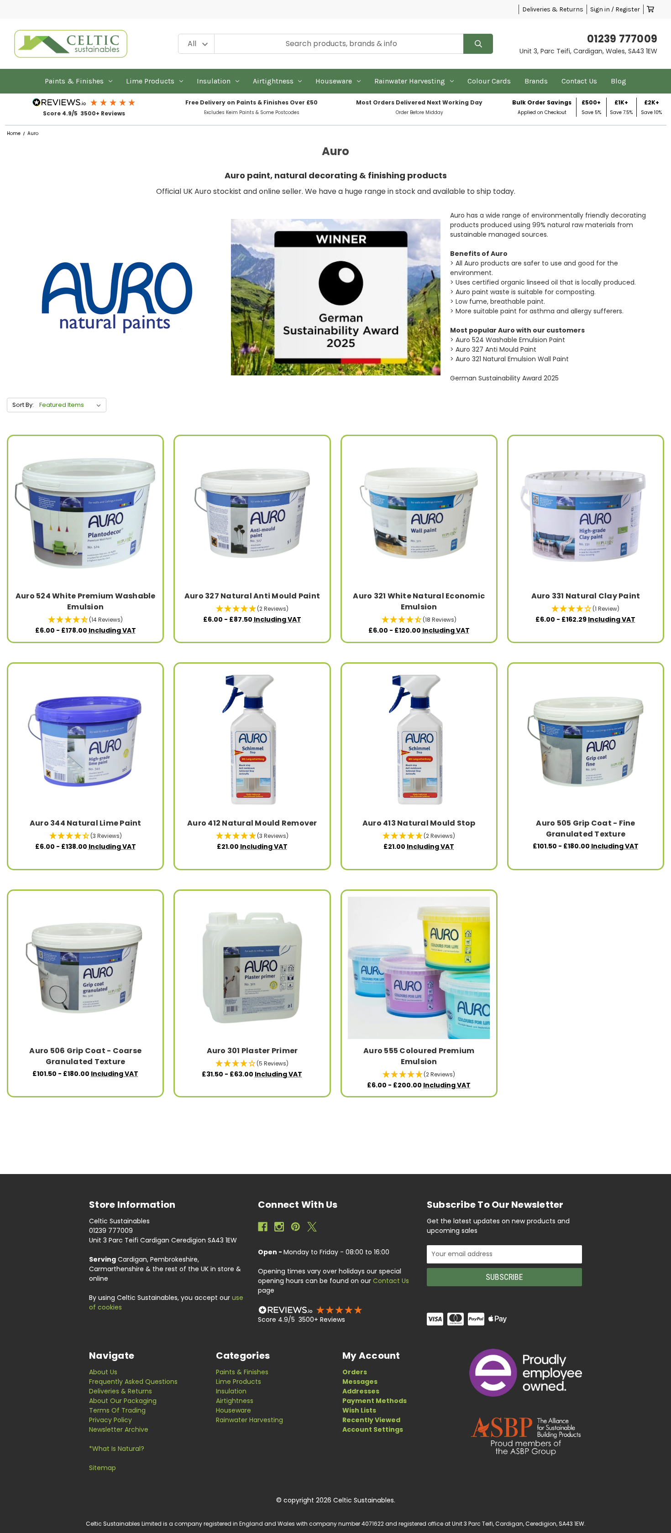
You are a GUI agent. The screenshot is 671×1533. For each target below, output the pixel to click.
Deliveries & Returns (552, 9)
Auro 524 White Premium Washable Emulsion (86, 601)
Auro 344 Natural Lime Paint (86, 823)
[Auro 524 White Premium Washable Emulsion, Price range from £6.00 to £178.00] (86, 513)
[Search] (478, 44)
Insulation (214, 81)
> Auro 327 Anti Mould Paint (493, 349)
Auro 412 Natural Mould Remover (252, 823)
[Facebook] (262, 1227)
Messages (359, 1381)
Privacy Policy (110, 1419)
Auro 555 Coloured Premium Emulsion (418, 1056)
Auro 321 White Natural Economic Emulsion (419, 601)
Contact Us (579, 81)
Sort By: (23, 404)
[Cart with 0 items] (650, 9)
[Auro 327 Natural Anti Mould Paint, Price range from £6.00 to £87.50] (252, 513)
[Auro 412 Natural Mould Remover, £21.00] (252, 740)
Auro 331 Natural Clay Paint (585, 596)
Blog (618, 81)
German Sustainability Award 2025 (504, 378)
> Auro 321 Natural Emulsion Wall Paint (509, 359)
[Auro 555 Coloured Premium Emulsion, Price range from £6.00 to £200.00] (419, 968)
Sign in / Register (615, 9)
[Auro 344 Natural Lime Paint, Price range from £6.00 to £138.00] (86, 740)
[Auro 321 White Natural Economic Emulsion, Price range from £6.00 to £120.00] (419, 513)
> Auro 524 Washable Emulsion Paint (507, 339)
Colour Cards (489, 81)
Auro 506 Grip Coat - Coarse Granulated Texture (85, 1056)
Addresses (360, 1391)
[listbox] (72, 405)
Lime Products (150, 81)
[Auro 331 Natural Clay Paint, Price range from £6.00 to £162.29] (585, 513)
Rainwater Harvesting (409, 81)
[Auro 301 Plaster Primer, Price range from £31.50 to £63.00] (252, 968)
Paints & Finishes (74, 81)
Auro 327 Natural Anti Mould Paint (252, 596)
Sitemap (102, 1467)
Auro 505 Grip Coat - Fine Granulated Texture (585, 828)
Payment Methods (374, 1400)
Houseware (333, 81)
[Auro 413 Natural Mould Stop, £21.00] (419, 740)
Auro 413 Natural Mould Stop (419, 823)
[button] (84, 102)
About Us (103, 1372)
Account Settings (372, 1429)
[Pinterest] (295, 1227)
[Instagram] (279, 1227)
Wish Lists (359, 1410)
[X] (312, 1227)
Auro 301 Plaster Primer (252, 1050)
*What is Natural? (116, 1448)
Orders (354, 1372)
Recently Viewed (371, 1419)
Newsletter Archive (118, 1429)
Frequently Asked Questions (133, 1381)
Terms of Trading (117, 1410)
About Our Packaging (123, 1400)
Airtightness (273, 81)
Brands (536, 81)
